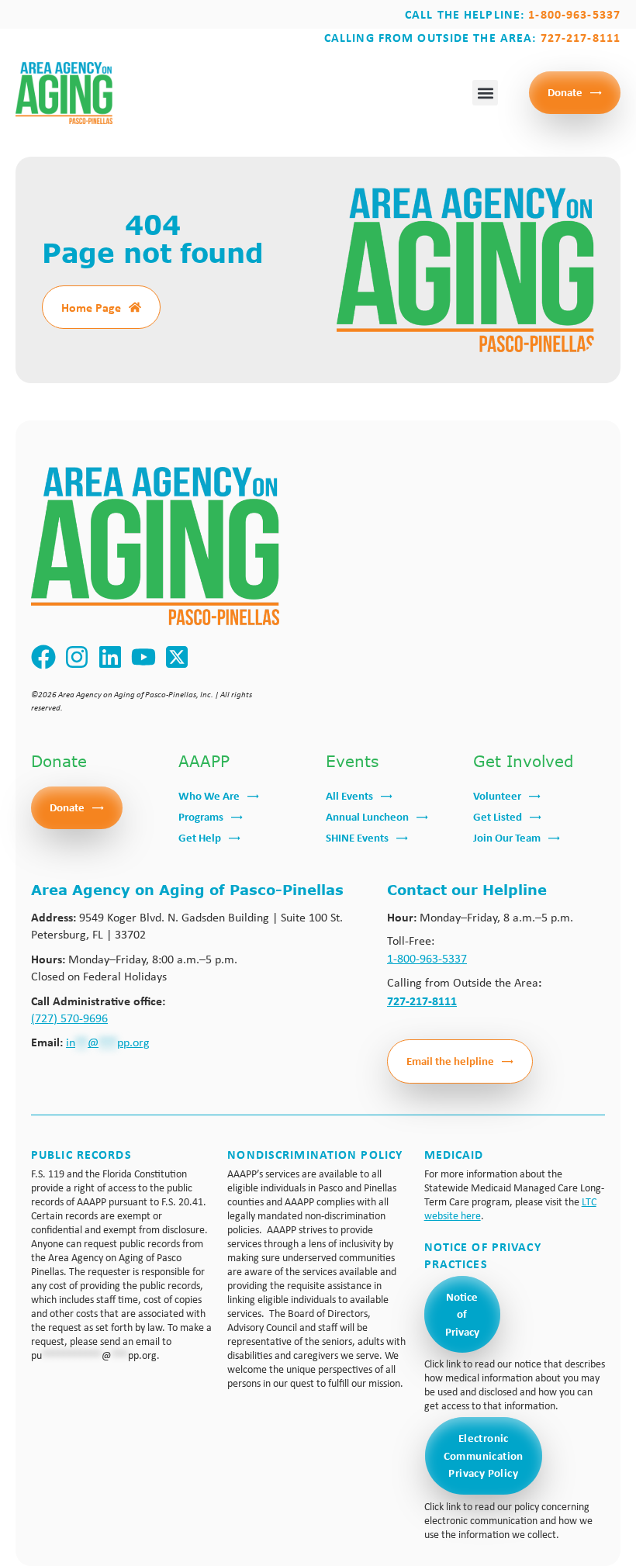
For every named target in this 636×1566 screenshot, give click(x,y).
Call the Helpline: (512, 13)
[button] (485, 92)
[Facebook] (44, 656)
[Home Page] (135, 307)
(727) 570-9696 (69, 1018)
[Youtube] (144, 656)
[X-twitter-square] (177, 656)
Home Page (91, 307)
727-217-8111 (422, 1000)
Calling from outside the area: (472, 37)
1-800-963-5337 (427, 958)
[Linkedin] (110, 656)
